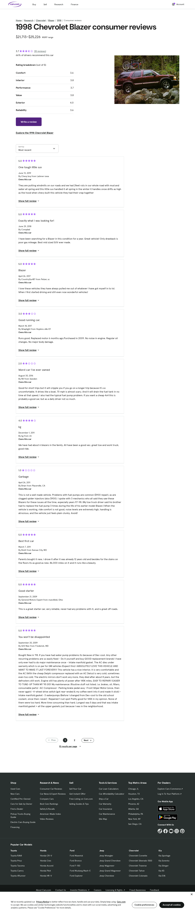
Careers (97, 890)
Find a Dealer (17, 809)
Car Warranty (105, 804)
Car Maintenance (107, 814)
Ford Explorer (76, 875)
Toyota (14, 850)
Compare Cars (47, 798)
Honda (43, 850)
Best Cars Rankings (49, 804)
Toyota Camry (17, 870)
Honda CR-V (46, 855)
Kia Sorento (164, 860)
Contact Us (60, 890)
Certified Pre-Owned (20, 798)
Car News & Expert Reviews (53, 793)
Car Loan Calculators (109, 788)
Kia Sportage (164, 855)
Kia (160, 850)
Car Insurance (105, 809)
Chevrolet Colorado (138, 875)
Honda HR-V (46, 875)
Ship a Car (103, 798)
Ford (72, 850)
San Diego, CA (134, 824)
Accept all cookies (172, 904)
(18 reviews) (40, 51)
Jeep (101, 850)
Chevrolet (41, 20)
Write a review (29, 121)
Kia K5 (161, 870)
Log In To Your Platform (169, 793)
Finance (74, 4)
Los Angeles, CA (135, 798)
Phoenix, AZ (133, 804)
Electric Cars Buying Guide (23, 822)
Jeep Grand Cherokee (110, 860)
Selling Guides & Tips (79, 804)
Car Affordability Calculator (111, 793)
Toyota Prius (16, 860)
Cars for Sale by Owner (21, 804)
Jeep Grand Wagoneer (110, 870)
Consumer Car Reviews (51, 788)
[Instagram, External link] (176, 831)
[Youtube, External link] (171, 831)
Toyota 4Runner (18, 875)
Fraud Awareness (137, 890)
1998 (59, 20)
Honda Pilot (45, 870)
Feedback (154, 890)
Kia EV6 (162, 875)
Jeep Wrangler (106, 855)
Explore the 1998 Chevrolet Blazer (34, 132)
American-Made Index (50, 814)
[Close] (191, 894)
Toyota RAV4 (16, 855)
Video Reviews (46, 819)
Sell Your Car (75, 788)
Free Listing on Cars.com (81, 798)
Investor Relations (78, 890)
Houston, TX (134, 793)
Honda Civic (45, 860)
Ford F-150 (75, 865)
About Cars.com (43, 890)
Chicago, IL (133, 788)
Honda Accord (46, 865)
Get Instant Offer (77, 793)
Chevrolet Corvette (138, 855)
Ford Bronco (76, 860)
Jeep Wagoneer (106, 865)
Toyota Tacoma (18, 865)
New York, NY (134, 819)
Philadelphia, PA (135, 814)
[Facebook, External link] (165, 831)
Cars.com (121, 902)
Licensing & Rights (114, 890)
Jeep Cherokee (106, 875)
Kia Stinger (163, 865)
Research (58, 4)
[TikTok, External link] (160, 831)
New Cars (15, 793)
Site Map (103, 819)
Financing (15, 827)
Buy (34, 4)
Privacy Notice (42, 902)
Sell (45, 4)
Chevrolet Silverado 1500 (140, 860)
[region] (97, 902)
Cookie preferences (144, 904)
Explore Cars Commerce (169, 788)
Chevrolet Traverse (138, 865)
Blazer (51, 20)
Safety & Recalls (47, 809)
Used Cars (15, 788)
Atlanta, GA (133, 809)
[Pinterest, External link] (182, 831)
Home (19, 20)
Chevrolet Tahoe (137, 870)
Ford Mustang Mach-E (80, 870)
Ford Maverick (76, 855)
